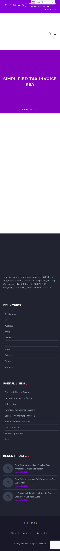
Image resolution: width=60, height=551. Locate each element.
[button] (50, 33)
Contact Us (26, 533)
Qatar (7, 343)
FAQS (13, 533)
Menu (55, 34)
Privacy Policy (43, 533)
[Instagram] (14, 5)
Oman (8, 361)
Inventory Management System (20, 409)
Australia (9, 325)
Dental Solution (12, 427)
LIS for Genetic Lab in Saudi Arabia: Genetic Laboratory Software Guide (35, 495)
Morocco (9, 367)
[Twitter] (6, 5)
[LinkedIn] (28, 523)
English (39, 2)
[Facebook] (10, 5)
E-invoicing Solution (14, 433)
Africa (7, 331)
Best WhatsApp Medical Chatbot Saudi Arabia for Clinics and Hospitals (33, 467)
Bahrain (8, 355)
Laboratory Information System (20, 415)
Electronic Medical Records (17, 392)
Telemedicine (11, 404)
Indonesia (9, 337)
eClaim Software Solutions (17, 421)
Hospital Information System (19, 398)
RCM (7, 439)
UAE (7, 319)
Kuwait (8, 349)
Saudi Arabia (10, 314)
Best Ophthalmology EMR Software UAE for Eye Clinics (35, 481)
